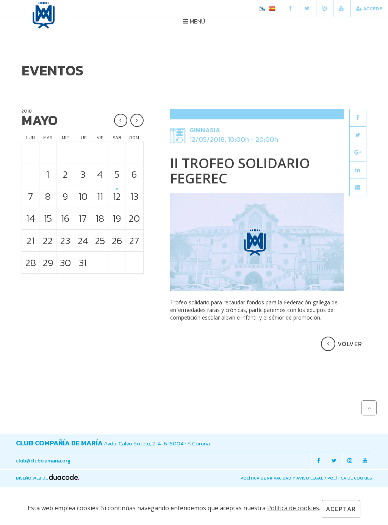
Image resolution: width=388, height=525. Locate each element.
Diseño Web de (32, 478)
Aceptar (341, 508)
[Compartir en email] (357, 187)
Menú (196, 21)
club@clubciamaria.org (43, 461)
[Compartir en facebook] (357, 118)
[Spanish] (272, 9)
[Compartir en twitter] (357, 135)
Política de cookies (349, 478)
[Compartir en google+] (357, 152)
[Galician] (262, 9)
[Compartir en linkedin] (357, 170)
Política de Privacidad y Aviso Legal (282, 478)
